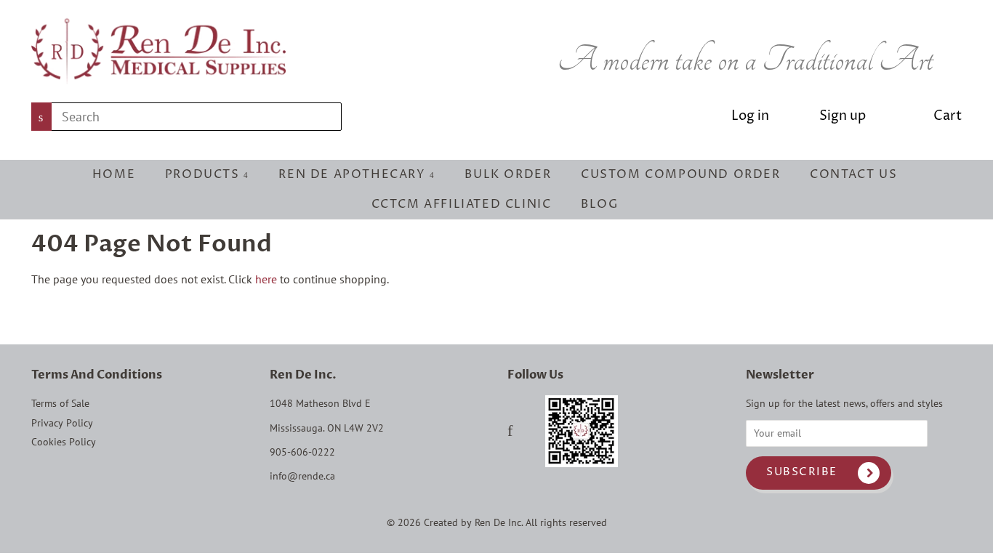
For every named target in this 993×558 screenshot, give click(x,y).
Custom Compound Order (681, 174)
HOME (113, 174)
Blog (599, 204)
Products (204, 174)
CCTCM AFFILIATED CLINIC (461, 204)
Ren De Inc (498, 522)
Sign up (842, 116)
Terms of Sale (60, 403)
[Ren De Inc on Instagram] (529, 432)
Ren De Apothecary (354, 174)
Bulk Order (508, 174)
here (266, 279)
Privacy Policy (62, 422)
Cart (947, 116)
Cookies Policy (63, 441)
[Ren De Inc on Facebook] (509, 432)
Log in (750, 116)
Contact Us (853, 174)
